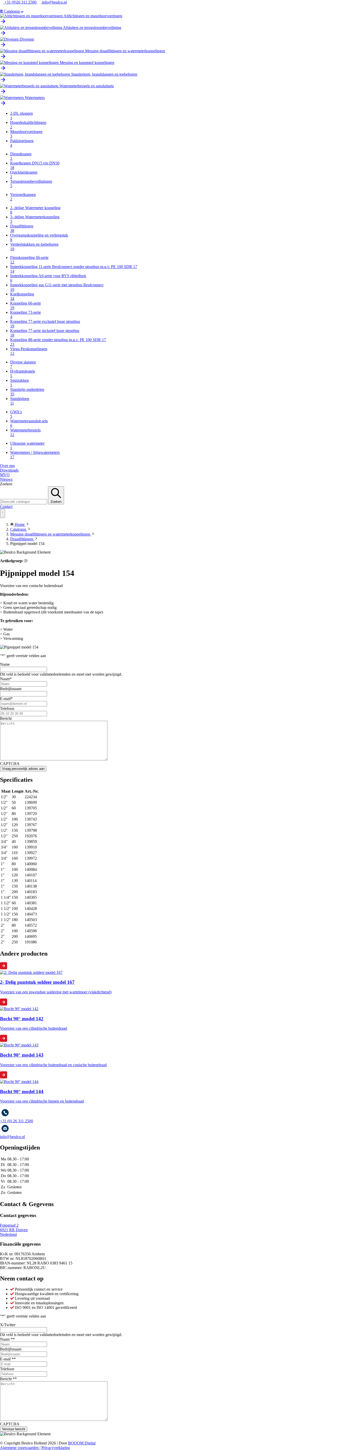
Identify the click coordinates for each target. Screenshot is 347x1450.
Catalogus (18, 529)
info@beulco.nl (54, 2)
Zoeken (6, 484)
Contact (6, 506)
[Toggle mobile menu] (2, 513)
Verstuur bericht (13, 1429)
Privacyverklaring (55, 1447)
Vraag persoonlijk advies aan (23, 769)
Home (20, 524)
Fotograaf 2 (9, 1225)
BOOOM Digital (82, 1443)
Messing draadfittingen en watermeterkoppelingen (50, 534)
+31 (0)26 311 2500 (20, 2)
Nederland (8, 1234)
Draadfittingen (22, 539)
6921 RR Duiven (14, 1230)
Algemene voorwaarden (20, 1447)
